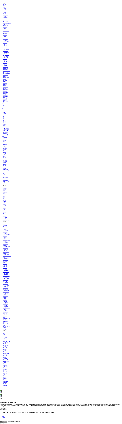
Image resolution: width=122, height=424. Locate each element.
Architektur (3, 2)
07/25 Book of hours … (5, 233)
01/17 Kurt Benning (5, 363)
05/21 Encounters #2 (5, 351)
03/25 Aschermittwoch (5, 236)
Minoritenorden (4, 16)
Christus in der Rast (5, 160)
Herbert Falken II (4, 149)
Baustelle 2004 (4, 10)
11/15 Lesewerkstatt (5, 281)
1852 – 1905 (4, 120)
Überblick (4, 116)
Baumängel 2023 (4, 6)
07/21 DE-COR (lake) (5, 255)
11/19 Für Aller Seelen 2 (5, 262)
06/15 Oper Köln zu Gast (5, 287)
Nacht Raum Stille (4, 332)
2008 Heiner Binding (5, 70)
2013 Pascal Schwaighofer (5, 57)
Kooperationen (4, 111)
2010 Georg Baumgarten (5, 67)
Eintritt (3, 104)
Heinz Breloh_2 (4, 193)
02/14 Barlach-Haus (5, 295)
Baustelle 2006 (4, 9)
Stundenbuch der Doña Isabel (6, 181)
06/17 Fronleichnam (5, 271)
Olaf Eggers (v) (4, 196)
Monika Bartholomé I (5, 187)
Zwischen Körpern (5, 337)
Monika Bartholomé (5, 146)
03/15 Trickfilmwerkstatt (5, 288)
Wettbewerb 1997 (4, 13)
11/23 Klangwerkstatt (5, 245)
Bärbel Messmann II (5, 206)
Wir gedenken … (4, 115)
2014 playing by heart (5, 53)
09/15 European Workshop (5, 284)
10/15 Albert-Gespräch (5, 283)
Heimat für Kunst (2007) (5, 130)
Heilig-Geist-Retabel (5, 162)
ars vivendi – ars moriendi (5, 178)
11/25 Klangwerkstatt (5, 232)
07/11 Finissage (4, 311)
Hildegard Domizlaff (5, 148)
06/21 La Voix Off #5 (5, 349)
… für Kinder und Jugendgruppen (6, 326)
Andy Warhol (4, 157)
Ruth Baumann (4, 189)
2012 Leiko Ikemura (5, 59)
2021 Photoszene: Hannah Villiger (6, 30)
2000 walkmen (4, 85)
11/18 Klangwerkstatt (5, 266)
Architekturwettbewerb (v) (5, 217)
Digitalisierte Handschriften (5, 177)
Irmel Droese (4, 195)
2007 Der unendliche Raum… (6, 72)
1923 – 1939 (4, 119)
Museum (2, 108)
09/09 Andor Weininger (5, 317)
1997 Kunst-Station (5, 94)
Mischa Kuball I (4, 202)
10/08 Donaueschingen (5, 382)
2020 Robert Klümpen (5, 34)
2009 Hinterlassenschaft (5, 68)
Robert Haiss (4, 197)
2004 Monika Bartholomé (5, 78)
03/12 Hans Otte (4, 309)
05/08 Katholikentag (5, 319)
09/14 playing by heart (5, 367)
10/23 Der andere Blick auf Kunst (6, 246)
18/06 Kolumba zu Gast (5, 267)
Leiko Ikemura (4, 150)
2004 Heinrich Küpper (5, 80)
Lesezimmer (4, 333)
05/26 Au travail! (4, 229)
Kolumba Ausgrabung (5, 164)
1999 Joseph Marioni (5, 88)
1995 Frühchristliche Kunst (5, 98)
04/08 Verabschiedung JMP (5, 320)
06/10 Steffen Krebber (5, 314)
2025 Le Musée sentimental (5, 21)
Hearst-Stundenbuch (5, 182)
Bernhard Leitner (4, 205)
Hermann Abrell (4, 186)
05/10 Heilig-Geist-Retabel (5, 379)
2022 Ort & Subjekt (5, 27)
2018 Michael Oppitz (5, 40)
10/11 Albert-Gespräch (5, 310)
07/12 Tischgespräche (5, 305)
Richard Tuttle (4, 211)
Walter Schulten (4, 121)
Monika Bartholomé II (5, 188)
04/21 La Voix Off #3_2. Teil (6, 353)
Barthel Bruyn (4, 174)
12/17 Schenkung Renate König (6, 269)
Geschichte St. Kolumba (5, 17)
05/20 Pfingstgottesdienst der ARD (6, 259)
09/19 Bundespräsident (5, 264)
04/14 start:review (4, 294)
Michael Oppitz (4, 153)
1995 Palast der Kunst (5, 100)
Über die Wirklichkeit (5, 218)
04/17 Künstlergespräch (5, 273)
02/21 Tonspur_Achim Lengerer (6, 258)
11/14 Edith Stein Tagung (5, 289)
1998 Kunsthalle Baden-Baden (6, 89)
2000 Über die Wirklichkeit (5, 87)
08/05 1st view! (4, 322)
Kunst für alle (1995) (5, 133)
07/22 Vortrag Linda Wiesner (6, 252)
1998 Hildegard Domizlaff (5, 92)
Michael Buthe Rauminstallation (6, 166)
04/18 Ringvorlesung (5, 268)
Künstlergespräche (5, 331)
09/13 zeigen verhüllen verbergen (6, 371)
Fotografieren (4, 105)
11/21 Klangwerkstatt (5, 253)
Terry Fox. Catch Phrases (5, 169)
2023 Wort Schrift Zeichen (5, 25)
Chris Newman (4, 207)
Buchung (4, 325)
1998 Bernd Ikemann (5, 91)
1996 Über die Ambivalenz (5, 96)
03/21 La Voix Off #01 (5, 355)
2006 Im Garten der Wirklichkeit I (6, 74)
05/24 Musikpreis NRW (5, 242)
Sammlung (3, 222)
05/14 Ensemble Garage (5, 293)
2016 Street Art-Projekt (5, 45)
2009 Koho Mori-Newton (5, 69)
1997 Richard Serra (5, 93)
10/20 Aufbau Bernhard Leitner (6, 359)
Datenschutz (3, 415)
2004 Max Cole (4, 79)
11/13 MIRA (4, 370)
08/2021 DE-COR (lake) (5, 345)
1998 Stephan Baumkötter (5, 90)
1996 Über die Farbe (5, 99)
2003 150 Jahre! (4, 81)
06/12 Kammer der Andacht (5, 306)
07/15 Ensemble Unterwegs (5, 286)
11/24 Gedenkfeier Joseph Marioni (6, 240)
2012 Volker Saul (4, 60)
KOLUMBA (1, 0)
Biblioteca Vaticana (5, 215)
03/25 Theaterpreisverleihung (6, 235)
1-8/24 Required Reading (5, 244)
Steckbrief (4, 114)
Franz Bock (4, 125)
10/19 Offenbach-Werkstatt (5, 263)
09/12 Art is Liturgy (5, 374)
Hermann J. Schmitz (5, 124)
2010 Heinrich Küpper (5, 65)
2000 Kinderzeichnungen (5, 86)
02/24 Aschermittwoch (5, 243)
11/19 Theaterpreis (5, 261)
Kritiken (3, 110)
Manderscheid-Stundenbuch (5, 180)
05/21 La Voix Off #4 (5, 350)
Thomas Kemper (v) (5, 200)
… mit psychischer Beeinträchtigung (6, 328)
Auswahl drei (4, 141)
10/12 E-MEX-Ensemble (5, 302)
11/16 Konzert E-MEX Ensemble (6, 276)
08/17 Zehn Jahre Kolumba (5, 270)
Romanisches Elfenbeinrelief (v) (6, 170)
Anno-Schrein (4, 173)
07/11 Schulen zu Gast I (5, 312)
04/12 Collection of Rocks (5, 375)
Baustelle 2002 (4, 12)
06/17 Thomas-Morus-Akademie (6, 272)
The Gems (4, 334)
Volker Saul (4, 209)
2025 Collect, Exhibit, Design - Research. (7, 23)
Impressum (3, 416)
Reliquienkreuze (4, 168)
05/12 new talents (4, 307)
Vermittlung (3, 324)
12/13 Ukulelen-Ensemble (5, 296)
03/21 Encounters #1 (5, 354)
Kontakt (3, 106)
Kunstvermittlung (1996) (5, 132)
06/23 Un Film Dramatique (5, 248)
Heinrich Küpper (4, 204)
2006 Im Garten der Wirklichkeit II (6, 73)
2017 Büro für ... (4, 44)
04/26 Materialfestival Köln (5, 230)
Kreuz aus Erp (4, 165)
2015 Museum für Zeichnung (6, 51)
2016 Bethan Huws (5, 48)
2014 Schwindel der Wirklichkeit (6, 52)
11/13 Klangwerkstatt (5, 297)
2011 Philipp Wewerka (5, 63)
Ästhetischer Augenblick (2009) (6, 129)
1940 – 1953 (4, 118)
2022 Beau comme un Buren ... (6, 26)
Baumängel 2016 (4, 7)
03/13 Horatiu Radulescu (5, 301)
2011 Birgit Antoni (5, 61)
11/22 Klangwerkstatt (5, 250)
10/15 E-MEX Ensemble (5, 282)
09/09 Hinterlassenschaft (5, 381)
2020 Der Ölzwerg (5, 33)
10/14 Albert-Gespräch (5, 291)
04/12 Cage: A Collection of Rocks (6, 308)
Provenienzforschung (5, 225)
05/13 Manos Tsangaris (5, 373)
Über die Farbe (4, 216)
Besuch (2, 103)
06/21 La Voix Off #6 (5, 347)
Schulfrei (4, 336)
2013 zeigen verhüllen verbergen (6, 55)
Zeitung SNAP (4, 138)
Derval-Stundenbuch (5, 183)
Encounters (4, 338)
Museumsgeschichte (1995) (5, 134)
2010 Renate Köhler (5, 66)
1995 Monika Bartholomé (5, 101)
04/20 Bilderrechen (5, 362)
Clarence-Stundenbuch (5, 179)
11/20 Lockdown (4, 357)
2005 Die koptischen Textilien (6, 77)
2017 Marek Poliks (5, 43)
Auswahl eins (4, 140)
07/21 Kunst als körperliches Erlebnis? (7, 256)
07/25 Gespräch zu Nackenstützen (6, 234)
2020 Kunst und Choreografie (6, 31)
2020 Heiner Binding (5, 35)
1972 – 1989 (4, 117)
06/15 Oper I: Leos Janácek (5, 366)
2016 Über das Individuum (5, 46)
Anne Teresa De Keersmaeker (6, 199)
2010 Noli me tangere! (5, 64)
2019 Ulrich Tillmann (5, 36)
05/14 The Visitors (5, 369)
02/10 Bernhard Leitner (5, 315)
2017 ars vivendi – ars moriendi (6, 41)
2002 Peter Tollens (5, 83)
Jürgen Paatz (4, 154)
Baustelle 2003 (4, 11)
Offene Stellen (4, 113)
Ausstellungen (3, 18)
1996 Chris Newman (5, 97)
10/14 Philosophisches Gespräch (6, 290)
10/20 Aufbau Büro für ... (5, 358)
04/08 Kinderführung (5, 385)
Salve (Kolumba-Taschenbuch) (6, 219)
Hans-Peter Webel (4, 212)
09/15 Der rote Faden (5, 365)
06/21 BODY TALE (5, 257)
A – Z (3, 109)
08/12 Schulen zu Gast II (5, 304)
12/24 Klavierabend (5, 237)
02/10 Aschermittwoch (5, 316)
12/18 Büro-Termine (5, 265)
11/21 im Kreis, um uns (5, 343)
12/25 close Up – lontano (5, 231)
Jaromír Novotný (4, 208)
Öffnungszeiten (4, 107)
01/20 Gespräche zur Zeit (5, 260)
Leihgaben (4, 224)
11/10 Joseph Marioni (5, 313)
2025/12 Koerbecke (5, 226)
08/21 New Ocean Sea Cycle (6, 254)
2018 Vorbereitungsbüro (5, 39)
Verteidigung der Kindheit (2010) (6, 128)
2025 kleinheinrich (5, 22)
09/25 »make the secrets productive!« (6, 341)
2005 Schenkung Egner (5, 75)
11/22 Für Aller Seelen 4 (5, 251)
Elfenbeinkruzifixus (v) (5, 161)
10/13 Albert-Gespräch (5, 298)
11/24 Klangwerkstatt (5, 239)
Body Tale (4, 191)
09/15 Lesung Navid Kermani (6, 285)
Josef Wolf (4, 213)
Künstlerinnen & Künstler (5, 223)
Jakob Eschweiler (4, 123)
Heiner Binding (4, 190)
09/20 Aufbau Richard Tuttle (6, 361)
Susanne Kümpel (4, 203)
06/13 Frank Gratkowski (5, 299)
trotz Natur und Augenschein (6, 220)
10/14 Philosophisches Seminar (6, 292)
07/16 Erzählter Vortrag (5, 277)
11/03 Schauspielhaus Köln (5, 323)
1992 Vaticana (4, 102)
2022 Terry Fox (4, 28)
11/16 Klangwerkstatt (5, 275)
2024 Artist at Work (5, 24)
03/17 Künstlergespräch (5, 274)
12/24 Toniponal (4, 238)
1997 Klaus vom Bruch (5, 95)
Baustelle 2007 (4, 8)
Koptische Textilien (5, 142)
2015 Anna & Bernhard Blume (6, 49)
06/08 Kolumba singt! (5, 383)
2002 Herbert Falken (5, 82)
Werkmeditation (4, 335)
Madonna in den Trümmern (5, 15)
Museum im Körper (5, 339)
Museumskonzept (4, 112)
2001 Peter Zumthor (5, 84)
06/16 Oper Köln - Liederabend (6, 278)
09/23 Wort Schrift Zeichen (5, 342)
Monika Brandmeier (5, 192)
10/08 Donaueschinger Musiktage (6, 318)
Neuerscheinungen (5, 137)
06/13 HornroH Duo (5, 300)
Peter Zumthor (4, 4)
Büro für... (4, 194)
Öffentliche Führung (5, 329)
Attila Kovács (4, 152)
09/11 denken (4, 377)
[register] (6, 422)
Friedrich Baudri (4, 126)
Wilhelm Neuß (4, 122)
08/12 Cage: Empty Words (5, 303)
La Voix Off (4, 340)
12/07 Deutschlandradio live (5, 321)
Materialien (4, 5)
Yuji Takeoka (4, 210)
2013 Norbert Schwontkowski (6, 56)
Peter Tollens (4, 156)
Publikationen (3, 136)
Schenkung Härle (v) (5, 144)
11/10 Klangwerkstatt (5, 378)
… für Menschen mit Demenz (6, 327)
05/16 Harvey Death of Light (6, 279)
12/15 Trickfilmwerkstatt (5, 280)
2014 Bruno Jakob (5, 54)
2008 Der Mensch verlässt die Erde (6, 71)
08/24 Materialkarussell (5, 241)
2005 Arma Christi (5, 76)
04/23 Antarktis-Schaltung (5, 249)
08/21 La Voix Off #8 (5, 346)
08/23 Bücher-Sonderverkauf (6, 247)
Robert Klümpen (4, 201)
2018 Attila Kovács (5, 38)
